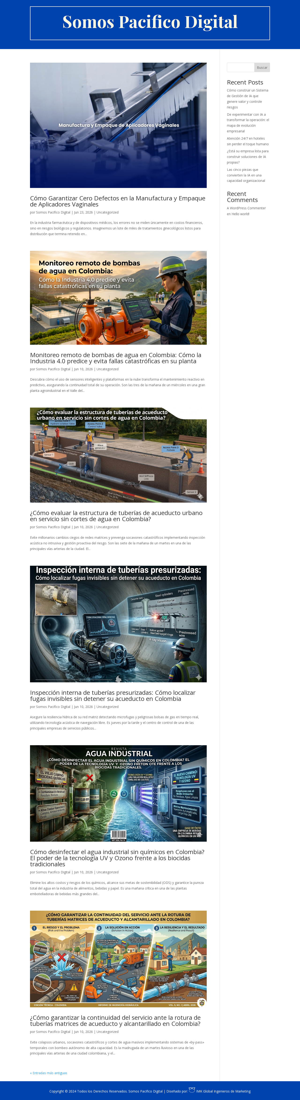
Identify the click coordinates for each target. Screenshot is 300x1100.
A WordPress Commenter (246, 208)
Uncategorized (108, 212)
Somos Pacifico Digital (53, 212)
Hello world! (240, 214)
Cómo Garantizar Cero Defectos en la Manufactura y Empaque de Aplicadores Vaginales (117, 201)
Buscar (262, 67)
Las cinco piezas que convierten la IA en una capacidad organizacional (246, 175)
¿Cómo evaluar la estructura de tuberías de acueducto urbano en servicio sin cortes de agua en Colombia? (116, 515)
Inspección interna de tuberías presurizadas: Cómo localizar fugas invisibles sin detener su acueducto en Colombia (112, 695)
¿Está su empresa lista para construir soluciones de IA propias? (248, 156)
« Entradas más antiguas (48, 1073)
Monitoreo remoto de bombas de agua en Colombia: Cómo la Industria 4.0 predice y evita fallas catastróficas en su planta (115, 358)
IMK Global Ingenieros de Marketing (223, 1091)
